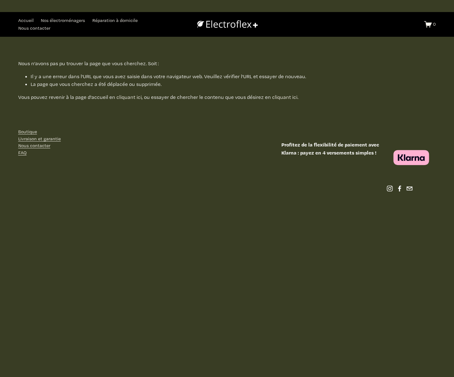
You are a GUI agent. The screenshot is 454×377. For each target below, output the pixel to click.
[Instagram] (390, 188)
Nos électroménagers (63, 20)
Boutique (27, 131)
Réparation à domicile (115, 20)
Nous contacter (34, 28)
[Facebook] (400, 188)
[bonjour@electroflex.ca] (409, 188)
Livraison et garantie (39, 139)
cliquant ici (129, 97)
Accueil (26, 20)
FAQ (22, 152)
